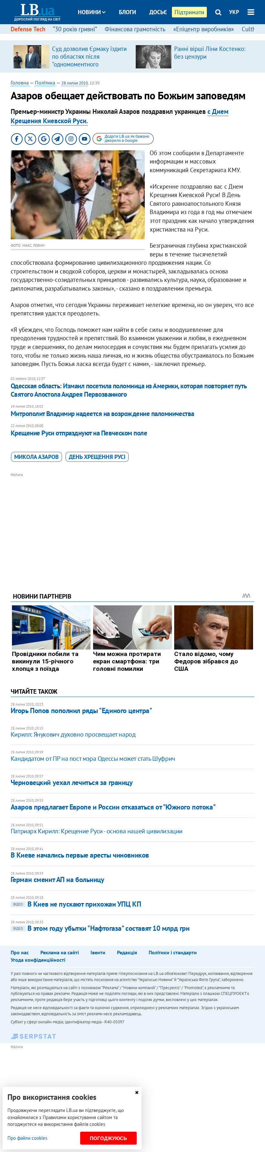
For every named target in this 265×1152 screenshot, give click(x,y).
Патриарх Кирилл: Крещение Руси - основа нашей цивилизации (97, 831)
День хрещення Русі (97, 457)
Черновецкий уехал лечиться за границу (72, 782)
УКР (234, 11)
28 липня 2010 (74, 83)
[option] (72, 56)
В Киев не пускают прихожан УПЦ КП (77, 904)
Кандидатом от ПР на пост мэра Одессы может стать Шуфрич (93, 758)
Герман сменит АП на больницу (57, 879)
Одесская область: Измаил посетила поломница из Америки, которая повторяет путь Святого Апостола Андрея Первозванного (129, 390)
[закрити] (136, 1092)
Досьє (158, 12)
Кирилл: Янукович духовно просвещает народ (73, 734)
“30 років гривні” (75, 29)
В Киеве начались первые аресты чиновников (80, 854)
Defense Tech (28, 29)
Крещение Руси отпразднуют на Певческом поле (79, 433)
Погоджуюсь (108, 1138)
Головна (20, 82)
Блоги (127, 12)
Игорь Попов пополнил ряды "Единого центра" (81, 710)
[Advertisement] (132, 524)
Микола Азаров (36, 457)
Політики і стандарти (173, 952)
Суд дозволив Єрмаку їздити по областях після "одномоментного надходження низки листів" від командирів (89, 64)
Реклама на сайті (59, 952)
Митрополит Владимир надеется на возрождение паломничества (102, 413)
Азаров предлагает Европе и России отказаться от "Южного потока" (113, 806)
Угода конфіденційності (38, 960)
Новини (89, 12)
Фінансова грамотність (135, 29)
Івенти (97, 952)
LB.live (138, 36)
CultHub (252, 29)
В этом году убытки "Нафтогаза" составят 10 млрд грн (101, 928)
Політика (45, 82)
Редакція (127, 952)
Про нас (20, 952)
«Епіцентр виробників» (203, 29)
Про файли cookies (27, 1138)
